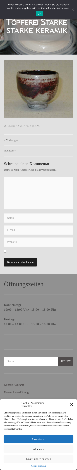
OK (39, 13)
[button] (71, 404)
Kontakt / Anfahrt (14, 384)
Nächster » (10, 150)
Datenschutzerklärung (16, 392)
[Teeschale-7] (38, 89)
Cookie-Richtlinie (38, 466)
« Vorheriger (11, 140)
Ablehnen (38, 449)
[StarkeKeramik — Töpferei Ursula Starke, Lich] (37, 26)
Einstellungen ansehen (38, 458)
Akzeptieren (38, 439)
